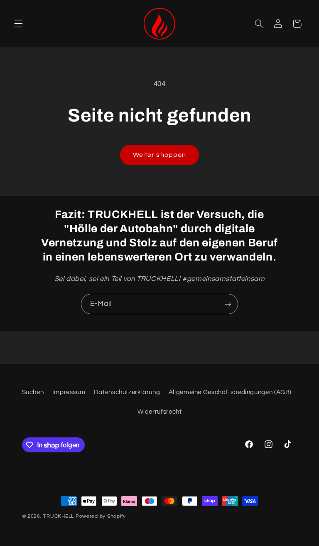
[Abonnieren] (228, 304)
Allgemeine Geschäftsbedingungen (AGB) (230, 392)
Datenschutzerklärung (127, 392)
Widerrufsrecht (159, 412)
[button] (18, 23)
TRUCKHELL (58, 516)
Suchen (33, 392)
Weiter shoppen (159, 154)
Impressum (69, 392)
